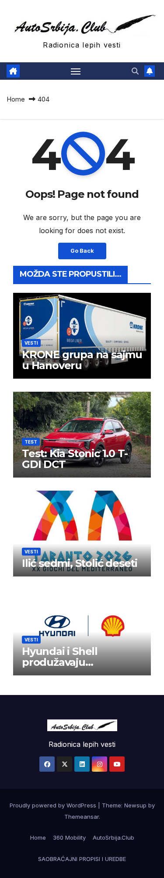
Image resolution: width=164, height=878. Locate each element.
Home (16, 99)
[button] (135, 71)
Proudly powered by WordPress (54, 805)
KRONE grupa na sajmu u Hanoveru (82, 360)
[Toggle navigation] (75, 71)
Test (30, 441)
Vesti (31, 343)
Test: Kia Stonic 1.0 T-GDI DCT (74, 459)
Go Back (82, 250)
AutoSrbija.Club (113, 837)
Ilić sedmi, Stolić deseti (79, 563)
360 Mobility (69, 837)
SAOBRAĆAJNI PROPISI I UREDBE (82, 858)
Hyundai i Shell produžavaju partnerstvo (60, 662)
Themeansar (81, 816)
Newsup (135, 805)
